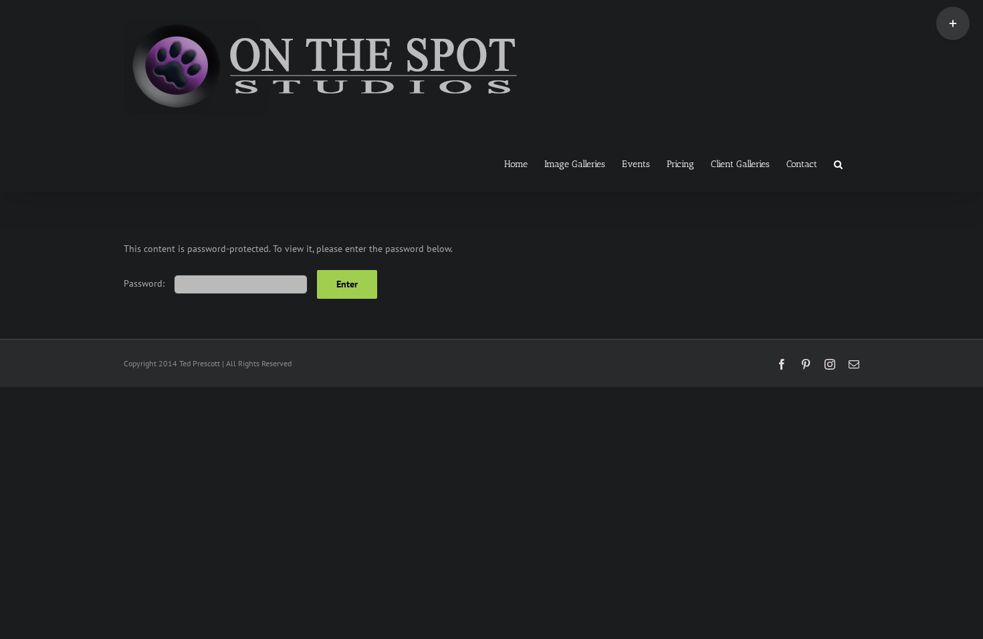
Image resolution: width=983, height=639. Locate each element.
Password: (145, 283)
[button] (838, 163)
